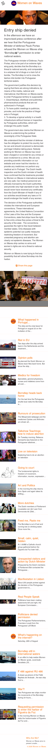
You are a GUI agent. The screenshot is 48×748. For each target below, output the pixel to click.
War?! (21, 689)
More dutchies (26, 503)
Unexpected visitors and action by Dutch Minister (31, 560)
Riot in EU (23, 340)
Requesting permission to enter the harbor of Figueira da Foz (31, 709)
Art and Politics (26, 485)
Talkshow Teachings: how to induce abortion (31, 432)
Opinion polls (25, 357)
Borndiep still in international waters (29, 652)
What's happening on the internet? (30, 636)
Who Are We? (32, 737)
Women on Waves (29, 3)
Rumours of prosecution (31, 413)
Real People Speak (28, 596)
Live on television (27, 451)
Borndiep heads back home (30, 394)
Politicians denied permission (28, 615)
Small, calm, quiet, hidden (28, 539)
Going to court (26, 467)
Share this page (25, 265)
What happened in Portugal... (28, 321)
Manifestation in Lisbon (31, 579)
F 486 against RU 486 (30, 671)
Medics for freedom (29, 375)
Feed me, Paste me (29, 520)
